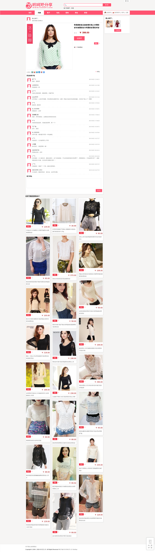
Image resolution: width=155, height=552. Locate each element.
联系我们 (33, 546)
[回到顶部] (151, 545)
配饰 (67, 13)
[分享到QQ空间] (32, 72)
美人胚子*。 (35, 18)
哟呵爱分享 (43, 549)
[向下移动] (149, 547)
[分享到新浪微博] (34, 72)
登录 (122, 12)
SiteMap (75, 549)
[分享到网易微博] (41, 72)
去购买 (79, 38)
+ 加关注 (117, 30)
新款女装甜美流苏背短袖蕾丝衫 (61, 278)
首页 (30, 13)
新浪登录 (117, 12)
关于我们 (27, 546)
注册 (127, 12)
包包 (57, 13)
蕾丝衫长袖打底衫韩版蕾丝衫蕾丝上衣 (63, 362)
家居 (85, 13)
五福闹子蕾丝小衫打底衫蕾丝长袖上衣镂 (64, 396)
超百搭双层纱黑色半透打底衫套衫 (62, 536)
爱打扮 (127, 1)
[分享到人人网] (39, 72)
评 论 (98, 190)
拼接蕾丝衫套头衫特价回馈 (33, 440)
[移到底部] (151, 547)
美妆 (76, 13)
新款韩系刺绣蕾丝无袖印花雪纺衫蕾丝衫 (64, 443)
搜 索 (106, 5)
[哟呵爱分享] (38, 5)
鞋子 (48, 13)
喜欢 (96, 43)
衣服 (39, 13)
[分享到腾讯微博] (37, 72)
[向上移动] (149, 545)
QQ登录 (108, 12)
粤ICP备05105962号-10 (65, 549)
